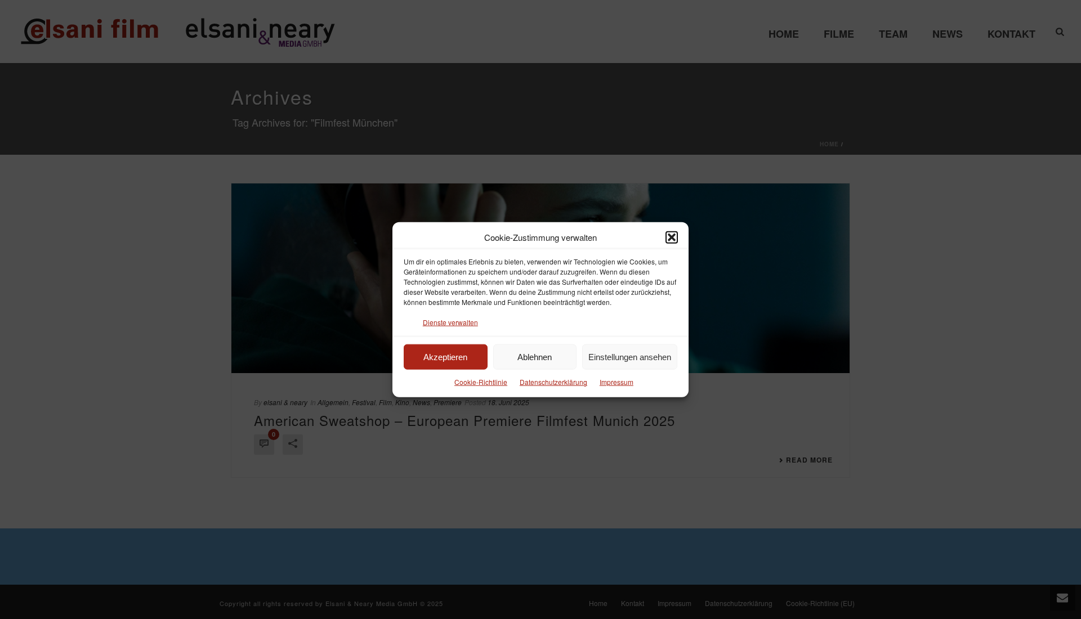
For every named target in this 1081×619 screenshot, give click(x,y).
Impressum (616, 382)
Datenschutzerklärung (553, 382)
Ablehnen (534, 357)
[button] (671, 237)
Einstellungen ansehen (629, 357)
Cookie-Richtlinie (480, 382)
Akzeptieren (445, 357)
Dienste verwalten (450, 322)
